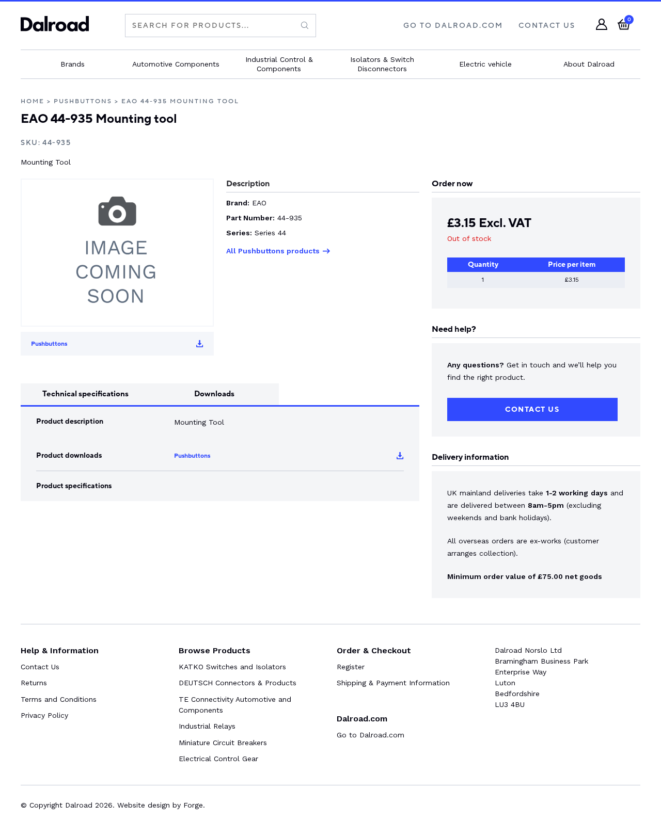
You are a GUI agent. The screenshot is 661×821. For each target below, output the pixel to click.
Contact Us (546, 25)
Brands (72, 64)
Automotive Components (175, 64)
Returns (34, 683)
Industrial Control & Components (279, 64)
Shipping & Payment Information (393, 683)
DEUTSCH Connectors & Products (237, 683)
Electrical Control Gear (218, 758)
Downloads (214, 394)
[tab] (85, 394)
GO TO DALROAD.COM (453, 25)
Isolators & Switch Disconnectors (382, 64)
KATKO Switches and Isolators (232, 667)
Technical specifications (85, 394)
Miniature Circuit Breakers (223, 742)
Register (351, 667)
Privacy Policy (44, 715)
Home (32, 101)
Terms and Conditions (59, 699)
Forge (193, 805)
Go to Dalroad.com (370, 735)
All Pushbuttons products (273, 251)
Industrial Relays (207, 726)
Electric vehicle (485, 64)
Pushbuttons (83, 101)
